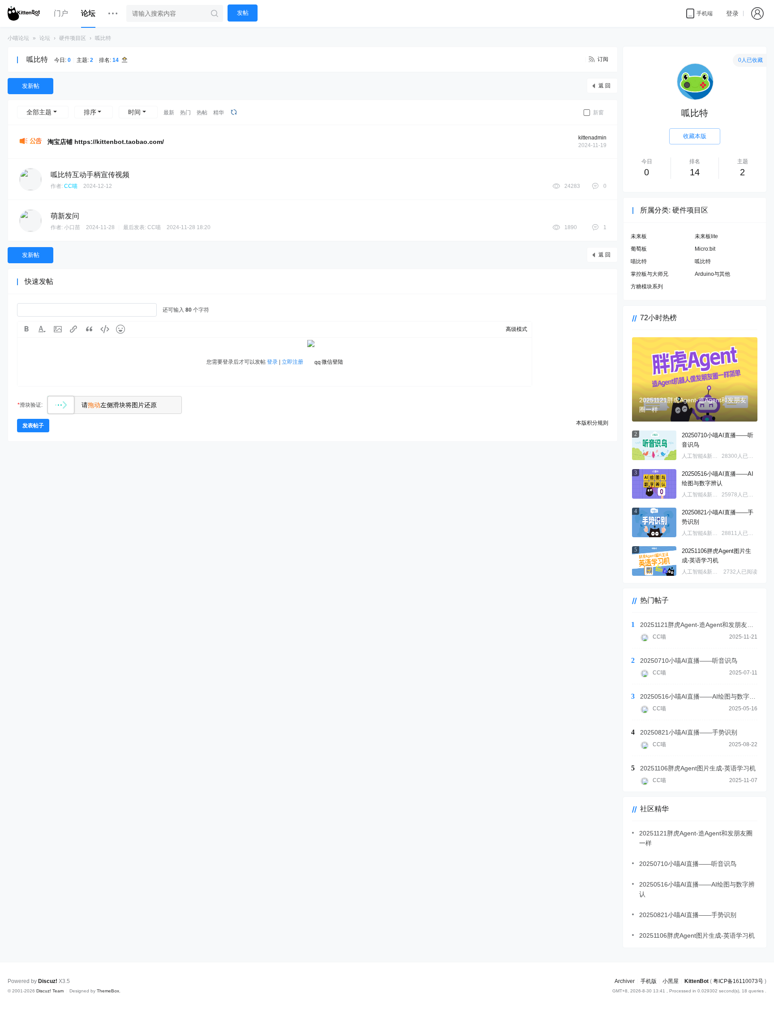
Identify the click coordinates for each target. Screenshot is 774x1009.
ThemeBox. (108, 990)
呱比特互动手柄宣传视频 (90, 174)
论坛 (88, 13)
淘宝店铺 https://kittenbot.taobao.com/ (105, 141)
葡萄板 (639, 249)
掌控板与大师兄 (649, 274)
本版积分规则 (592, 423)
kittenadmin (592, 138)
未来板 (639, 236)
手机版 (649, 981)
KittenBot (696, 981)
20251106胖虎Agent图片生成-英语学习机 (716, 556)
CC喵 (70, 186)
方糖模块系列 (647, 286)
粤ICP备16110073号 (738, 981)
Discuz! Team (50, 990)
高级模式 (516, 329)
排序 (90, 112)
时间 (134, 112)
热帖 (202, 112)
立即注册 (292, 362)
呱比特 (103, 38)
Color (42, 329)
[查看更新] (232, 112)
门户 (61, 13)
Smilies (120, 329)
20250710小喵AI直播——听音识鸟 (717, 440)
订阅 (603, 59)
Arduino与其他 (712, 274)
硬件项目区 (72, 38)
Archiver (625, 981)
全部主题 (39, 112)
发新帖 (30, 86)
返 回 (604, 86)
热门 (185, 112)
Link (73, 329)
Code (104, 329)
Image (57, 329)
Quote (89, 329)
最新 (168, 112)
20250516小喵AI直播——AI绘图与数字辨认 (717, 478)
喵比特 (639, 261)
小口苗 (72, 227)
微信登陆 (332, 362)
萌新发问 (65, 216)
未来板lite (706, 236)
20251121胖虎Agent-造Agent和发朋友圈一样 (698, 624)
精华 (218, 112)
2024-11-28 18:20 (189, 227)
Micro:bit (705, 249)
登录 (732, 13)
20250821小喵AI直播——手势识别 (717, 517)
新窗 (598, 112)
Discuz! (47, 981)
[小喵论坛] (24, 13)
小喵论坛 (18, 38)
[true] (214, 13)
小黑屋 (670, 981)
